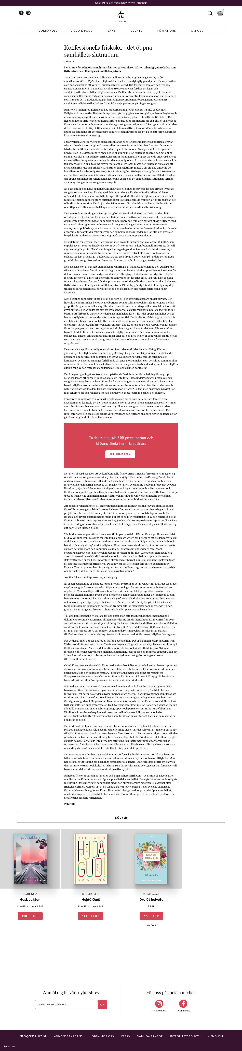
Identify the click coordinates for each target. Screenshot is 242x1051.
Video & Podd (82, 30)
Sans (112, 30)
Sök (210, 13)
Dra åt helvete (151, 899)
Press (125, 1036)
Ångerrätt (9, 1046)
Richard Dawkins (90, 894)
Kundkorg (220, 13)
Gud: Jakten (30, 899)
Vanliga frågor (150, 1036)
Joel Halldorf (30, 894)
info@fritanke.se (33, 1036)
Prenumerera (120, 454)
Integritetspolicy (184, 1036)
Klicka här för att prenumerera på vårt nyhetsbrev (121, 3)
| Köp (30, 916)
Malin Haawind (151, 894)
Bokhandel (48, 30)
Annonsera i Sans (68, 1036)
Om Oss (197, 30)
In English (214, 1036)
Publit (153, 925)
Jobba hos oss (102, 1036)
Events (136, 30)
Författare (166, 30)
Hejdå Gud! (90, 899)
